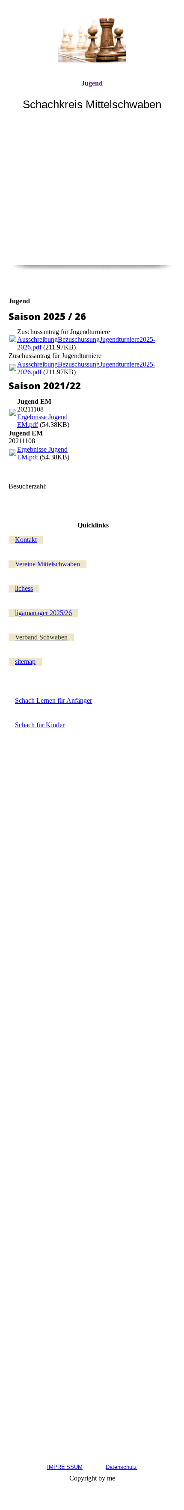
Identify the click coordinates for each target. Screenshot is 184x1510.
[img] (92, 40)
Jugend (92, 83)
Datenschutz (121, 1467)
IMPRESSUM (65, 1467)
